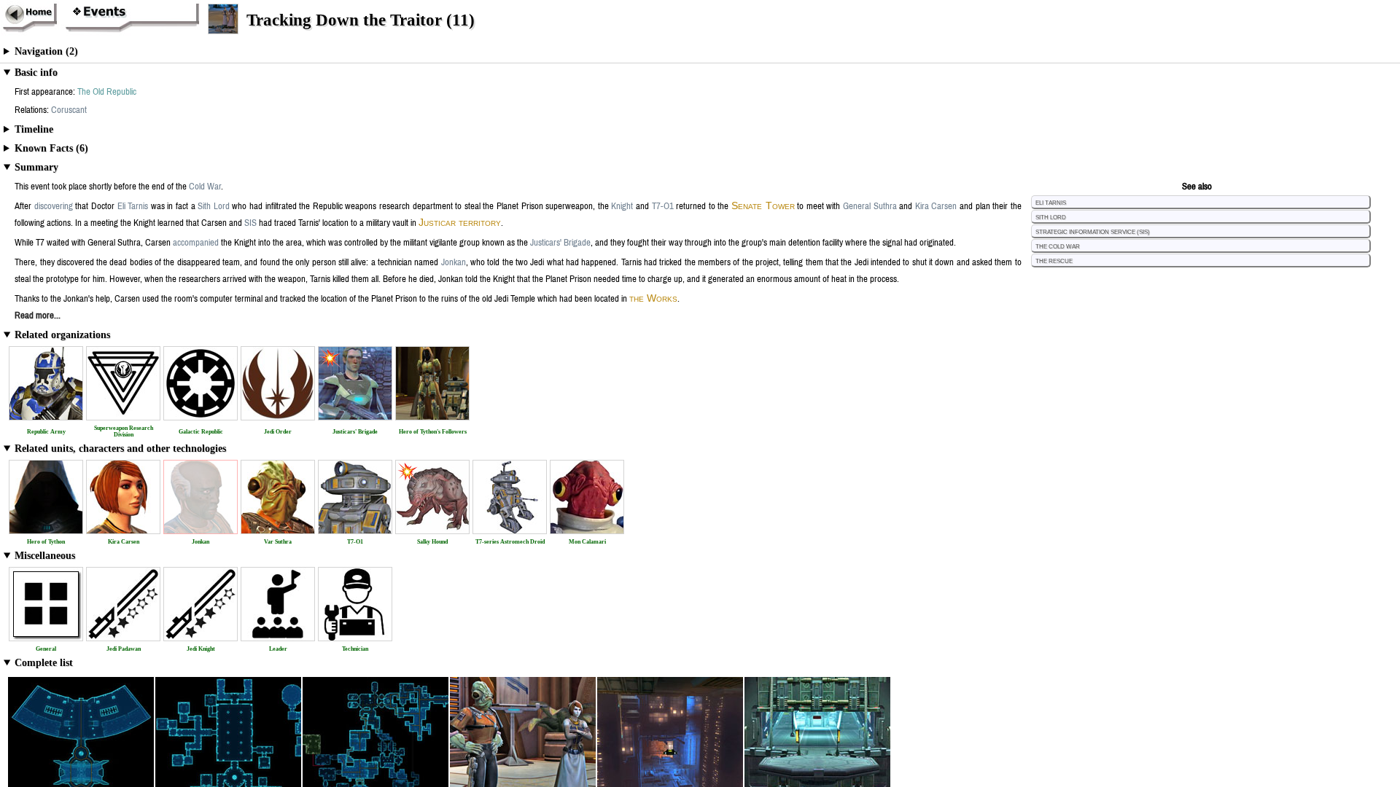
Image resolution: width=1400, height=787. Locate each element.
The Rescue (1054, 260)
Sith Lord (1050, 216)
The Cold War (1057, 245)
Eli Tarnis (1050, 201)
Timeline (34, 129)
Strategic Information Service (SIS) (1092, 231)
